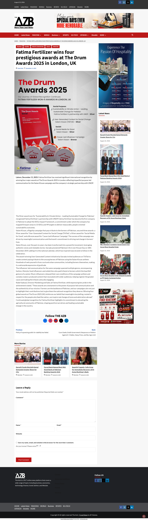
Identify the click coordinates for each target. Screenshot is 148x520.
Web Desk (20, 375)
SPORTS (56, 7)
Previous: (32, 331)
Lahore (48, 47)
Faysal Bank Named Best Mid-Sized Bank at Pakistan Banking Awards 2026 (55, 369)
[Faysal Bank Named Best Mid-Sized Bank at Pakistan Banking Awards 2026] (55, 356)
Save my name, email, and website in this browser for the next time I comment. (46, 443)
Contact (57, 474)
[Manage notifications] (143, 516)
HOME (16, 7)
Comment (20, 397)
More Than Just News (23, 27)
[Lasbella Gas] (116, 306)
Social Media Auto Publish (67, 519)
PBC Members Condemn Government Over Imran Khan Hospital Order (115, 246)
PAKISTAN (33, 7)
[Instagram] (50, 321)
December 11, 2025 (31, 68)
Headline (27, 47)
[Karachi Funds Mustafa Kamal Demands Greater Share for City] (27, 356)
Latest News (24, 7)
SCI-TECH (64, 7)
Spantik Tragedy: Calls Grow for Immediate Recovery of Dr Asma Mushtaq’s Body (83, 369)
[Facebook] (45, 321)
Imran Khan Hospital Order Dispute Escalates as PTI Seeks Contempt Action (115, 277)
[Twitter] (61, 321)
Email (59, 425)
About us (58, 492)
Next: (77, 332)
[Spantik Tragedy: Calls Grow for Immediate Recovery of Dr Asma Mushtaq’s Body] (83, 356)
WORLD (41, 7)
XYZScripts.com (83, 519)
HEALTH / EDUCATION (37, 47)
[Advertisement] (56, 200)
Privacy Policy (59, 483)
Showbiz (80, 7)
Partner (57, 487)
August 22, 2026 (29, 375)
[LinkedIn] (66, 321)
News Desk (20, 68)
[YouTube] (56, 321)
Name (18, 425)
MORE (87, 7)
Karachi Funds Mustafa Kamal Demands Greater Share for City (27, 369)
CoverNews (83, 515)
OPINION (72, 7)
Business (49, 7)
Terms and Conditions (62, 479)
